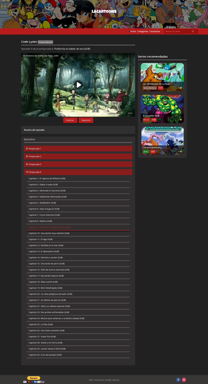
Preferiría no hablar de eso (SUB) (50, 227)
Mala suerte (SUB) (43, 281)
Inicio (133, 31)
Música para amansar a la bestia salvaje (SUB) (56, 318)
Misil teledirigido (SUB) (45, 288)
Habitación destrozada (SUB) (48, 196)
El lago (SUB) (40, 239)
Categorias (142, 31)
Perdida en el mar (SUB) (46, 245)
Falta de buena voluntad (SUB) (49, 269)
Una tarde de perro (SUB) (47, 263)
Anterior (70, 120)
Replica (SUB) (40, 221)
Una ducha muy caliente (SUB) (49, 233)
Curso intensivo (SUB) (44, 215)
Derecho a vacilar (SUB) (46, 257)
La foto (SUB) (41, 324)
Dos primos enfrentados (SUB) (49, 312)
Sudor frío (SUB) (42, 336)
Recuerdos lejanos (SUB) (46, 275)
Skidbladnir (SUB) (42, 202)
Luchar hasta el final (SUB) (47, 348)
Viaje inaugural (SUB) (44, 208)
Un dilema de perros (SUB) (47, 300)
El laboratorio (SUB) (44, 251)
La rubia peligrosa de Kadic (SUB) (50, 294)
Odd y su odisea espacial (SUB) (49, 306)
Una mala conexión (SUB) (46, 330)
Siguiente (86, 120)
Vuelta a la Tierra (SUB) (45, 342)
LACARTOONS (104, 12)
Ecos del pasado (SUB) (45, 354)
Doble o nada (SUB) (43, 184)
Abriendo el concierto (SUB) (47, 190)
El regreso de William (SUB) (47, 178)
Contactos (155, 31)
